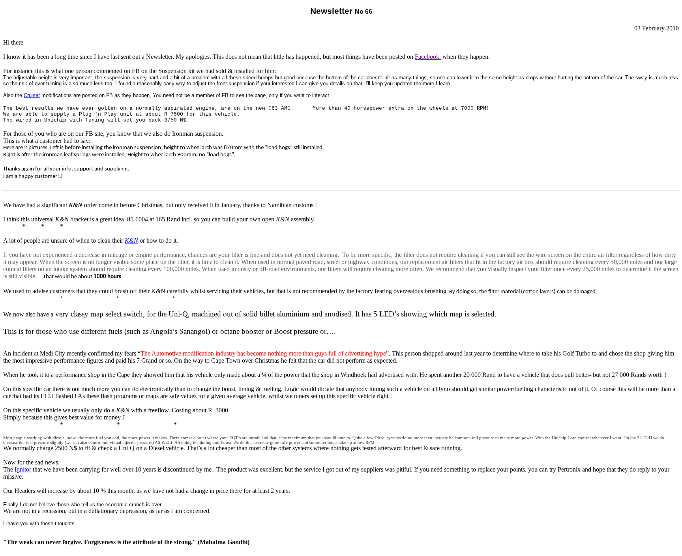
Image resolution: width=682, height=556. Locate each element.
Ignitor (23, 469)
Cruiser (32, 95)
